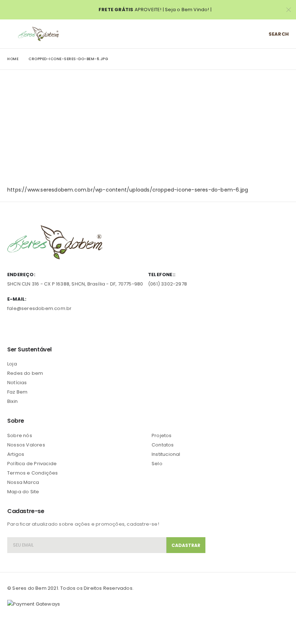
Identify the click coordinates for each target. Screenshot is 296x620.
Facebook (13, 328)
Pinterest (26, 328)
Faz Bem (17, 391)
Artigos (15, 454)
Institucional (166, 454)
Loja (12, 363)
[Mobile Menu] (12, 34)
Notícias (17, 382)
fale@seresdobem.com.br (39, 308)
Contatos (163, 444)
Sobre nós (19, 435)
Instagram (53, 328)
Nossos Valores (26, 444)
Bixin (12, 401)
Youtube (40, 328)
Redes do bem (25, 373)
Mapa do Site (23, 491)
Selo (157, 463)
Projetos (162, 435)
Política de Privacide (32, 463)
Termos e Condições (32, 473)
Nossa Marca (23, 482)
